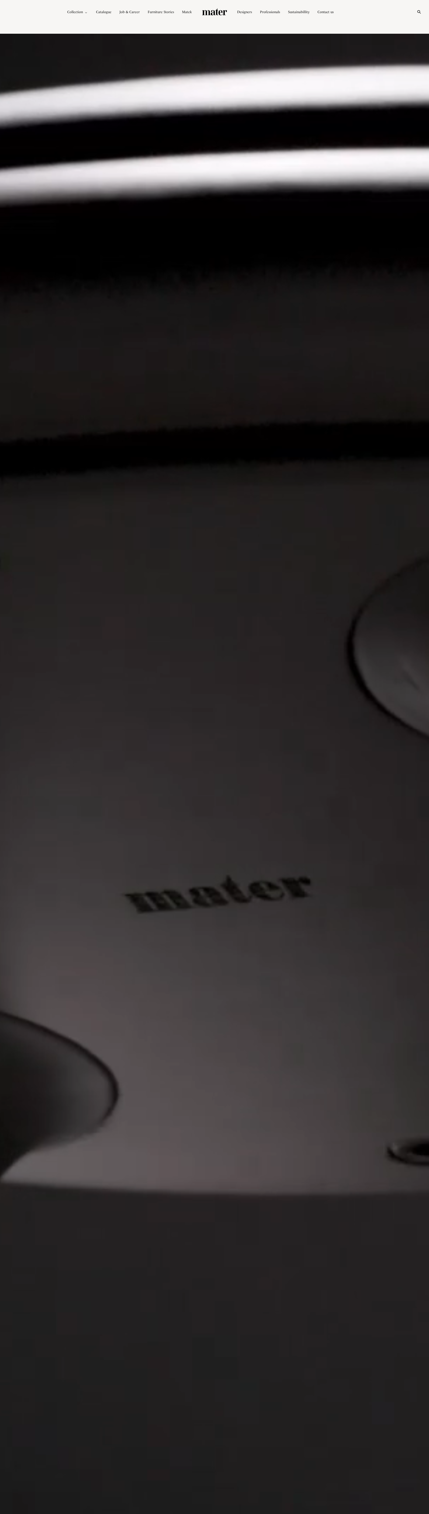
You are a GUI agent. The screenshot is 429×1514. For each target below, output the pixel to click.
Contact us (326, 12)
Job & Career (129, 12)
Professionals (270, 12)
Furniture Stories (161, 12)
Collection (75, 12)
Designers (244, 12)
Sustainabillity (299, 12)
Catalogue (103, 12)
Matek (187, 12)
